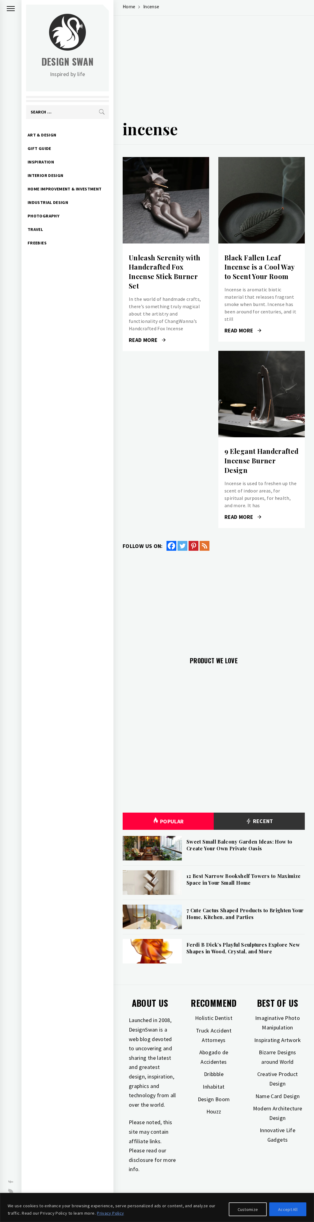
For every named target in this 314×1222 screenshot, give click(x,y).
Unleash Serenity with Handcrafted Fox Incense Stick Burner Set (165, 271)
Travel (35, 229)
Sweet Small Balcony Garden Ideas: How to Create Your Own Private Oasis (239, 845)
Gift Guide (39, 148)
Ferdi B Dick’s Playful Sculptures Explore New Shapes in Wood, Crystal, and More (243, 948)
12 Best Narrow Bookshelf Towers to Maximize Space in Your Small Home (243, 879)
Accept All (287, 1209)
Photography (43, 216)
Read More (165, 200)
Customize (248, 1209)
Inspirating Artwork (277, 1040)
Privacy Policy (110, 1213)
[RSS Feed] (204, 546)
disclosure (141, 1159)
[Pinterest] (193, 546)
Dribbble (214, 1074)
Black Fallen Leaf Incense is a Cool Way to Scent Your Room (259, 267)
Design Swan (67, 61)
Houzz (213, 1111)
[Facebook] (171, 546)
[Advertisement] (214, 69)
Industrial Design (48, 202)
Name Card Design (277, 1096)
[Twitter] (182, 546)
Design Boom (214, 1099)
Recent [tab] (262, 821)
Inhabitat (213, 1086)
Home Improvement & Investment (64, 189)
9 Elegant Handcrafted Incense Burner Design (261, 460)
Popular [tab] (172, 821)
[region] (157, 1207)
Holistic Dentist (213, 1017)
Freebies (37, 243)
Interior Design (45, 175)
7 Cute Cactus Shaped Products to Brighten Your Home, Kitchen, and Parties (245, 913)
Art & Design (42, 135)
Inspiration (41, 162)
